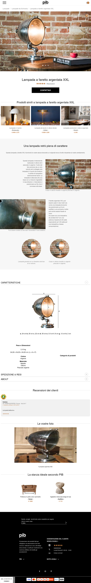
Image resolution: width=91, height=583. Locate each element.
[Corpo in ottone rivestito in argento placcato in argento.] (59, 248)
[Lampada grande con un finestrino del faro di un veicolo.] (31, 248)
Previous (2, 41)
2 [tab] (45, 65)
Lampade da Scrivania (20, 8)
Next (89, 41)
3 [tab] (48, 65)
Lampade (6, 8)
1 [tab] (42, 65)
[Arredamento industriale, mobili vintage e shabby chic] (45, 2)
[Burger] (4, 3)
